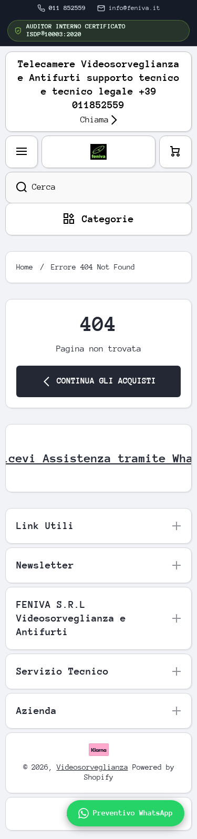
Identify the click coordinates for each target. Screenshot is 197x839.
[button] (175, 152)
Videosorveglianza (92, 767)
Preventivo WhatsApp (133, 813)
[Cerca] (16, 187)
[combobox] (98, 187)
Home (24, 267)
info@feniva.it (134, 8)
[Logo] (98, 152)
